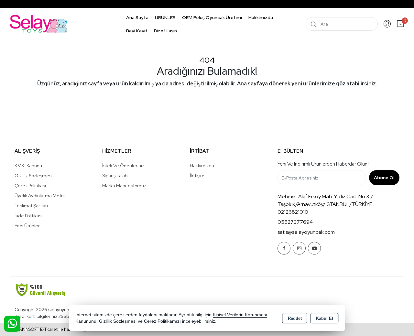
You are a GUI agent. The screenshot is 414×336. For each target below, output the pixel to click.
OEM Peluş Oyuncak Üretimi (212, 17)
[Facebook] (284, 248)
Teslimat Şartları (31, 206)
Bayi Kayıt (136, 31)
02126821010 (293, 212)
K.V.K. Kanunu (28, 165)
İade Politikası (28, 216)
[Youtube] (314, 248)
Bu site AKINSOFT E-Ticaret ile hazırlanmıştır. (48, 329)
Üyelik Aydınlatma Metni (40, 196)
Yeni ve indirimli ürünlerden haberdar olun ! (323, 164)
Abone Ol (384, 177)
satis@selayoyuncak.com (306, 232)
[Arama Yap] (314, 24)
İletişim (197, 176)
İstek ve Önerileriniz (123, 165)
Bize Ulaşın (165, 31)
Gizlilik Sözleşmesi (33, 176)
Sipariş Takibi (115, 176)
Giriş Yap (387, 24)
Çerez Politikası (30, 186)
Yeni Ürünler (27, 226)
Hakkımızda (260, 17)
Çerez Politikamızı (162, 321)
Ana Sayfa (137, 17)
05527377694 (295, 222)
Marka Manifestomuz (124, 186)
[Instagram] (299, 248)
